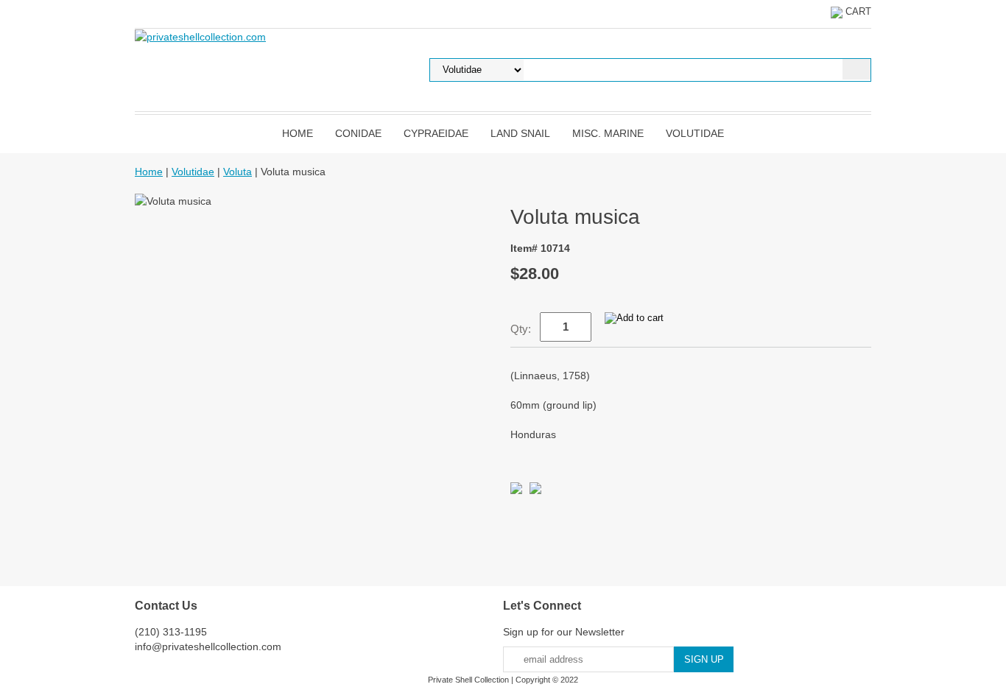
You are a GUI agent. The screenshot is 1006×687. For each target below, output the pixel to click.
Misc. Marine (608, 133)
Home (297, 133)
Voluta (237, 171)
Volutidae (695, 133)
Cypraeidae (436, 133)
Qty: (520, 329)
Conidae (358, 133)
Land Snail (520, 133)
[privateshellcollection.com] (200, 36)
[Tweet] (516, 490)
